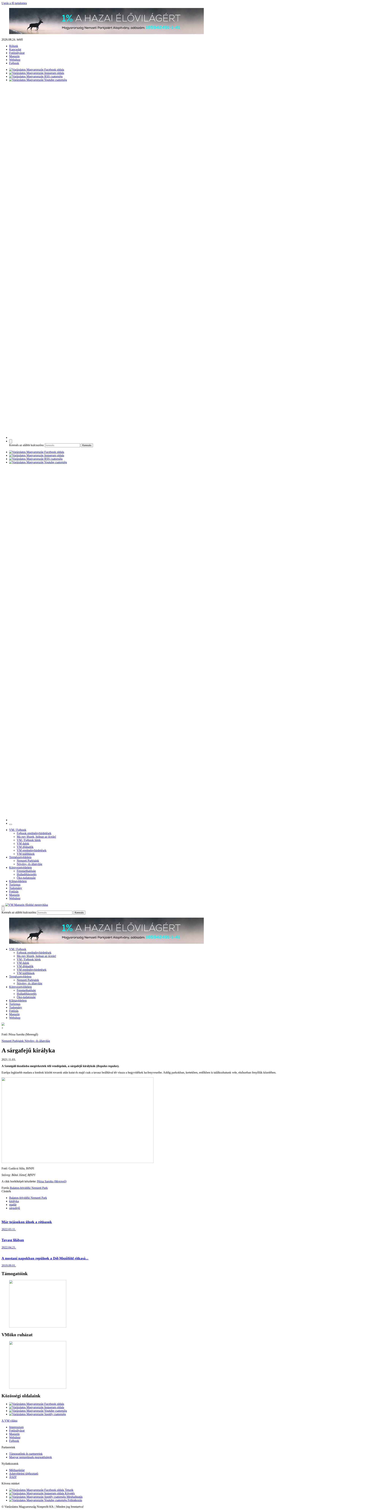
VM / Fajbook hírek (29, 840)
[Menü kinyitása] (3, 905)
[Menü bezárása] (10, 824)
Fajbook (14, 63)
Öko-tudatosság (26, 877)
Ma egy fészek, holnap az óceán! (36, 836)
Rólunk (13, 46)
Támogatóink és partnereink (26, 1453)
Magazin (14, 56)
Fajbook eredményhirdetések (34, 833)
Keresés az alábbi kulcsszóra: (26, 445)
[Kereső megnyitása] (10, 441)
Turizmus (14, 884)
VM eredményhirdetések (31, 850)
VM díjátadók (25, 847)
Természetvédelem (20, 857)
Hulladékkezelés (26, 874)
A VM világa (9, 1420)
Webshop (14, 59)
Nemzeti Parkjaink (28, 860)
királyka (14, 1201)
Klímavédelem (18, 881)
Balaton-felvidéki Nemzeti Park (29, 1187)
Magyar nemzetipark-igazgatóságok (30, 1457)
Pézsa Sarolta (51, 1181)
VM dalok (23, 843)
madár (13, 1204)
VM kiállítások (26, 853)
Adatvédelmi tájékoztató (23, 1473)
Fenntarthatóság (26, 871)
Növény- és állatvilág (29, 864)
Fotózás (13, 891)
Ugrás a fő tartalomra (14, 3)
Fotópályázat (17, 52)
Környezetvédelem (20, 867)
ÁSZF (13, 1477)
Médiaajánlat (17, 1470)
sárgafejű (14, 1208)
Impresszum (16, 1427)
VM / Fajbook (17, 829)
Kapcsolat (15, 49)
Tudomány (15, 888)
